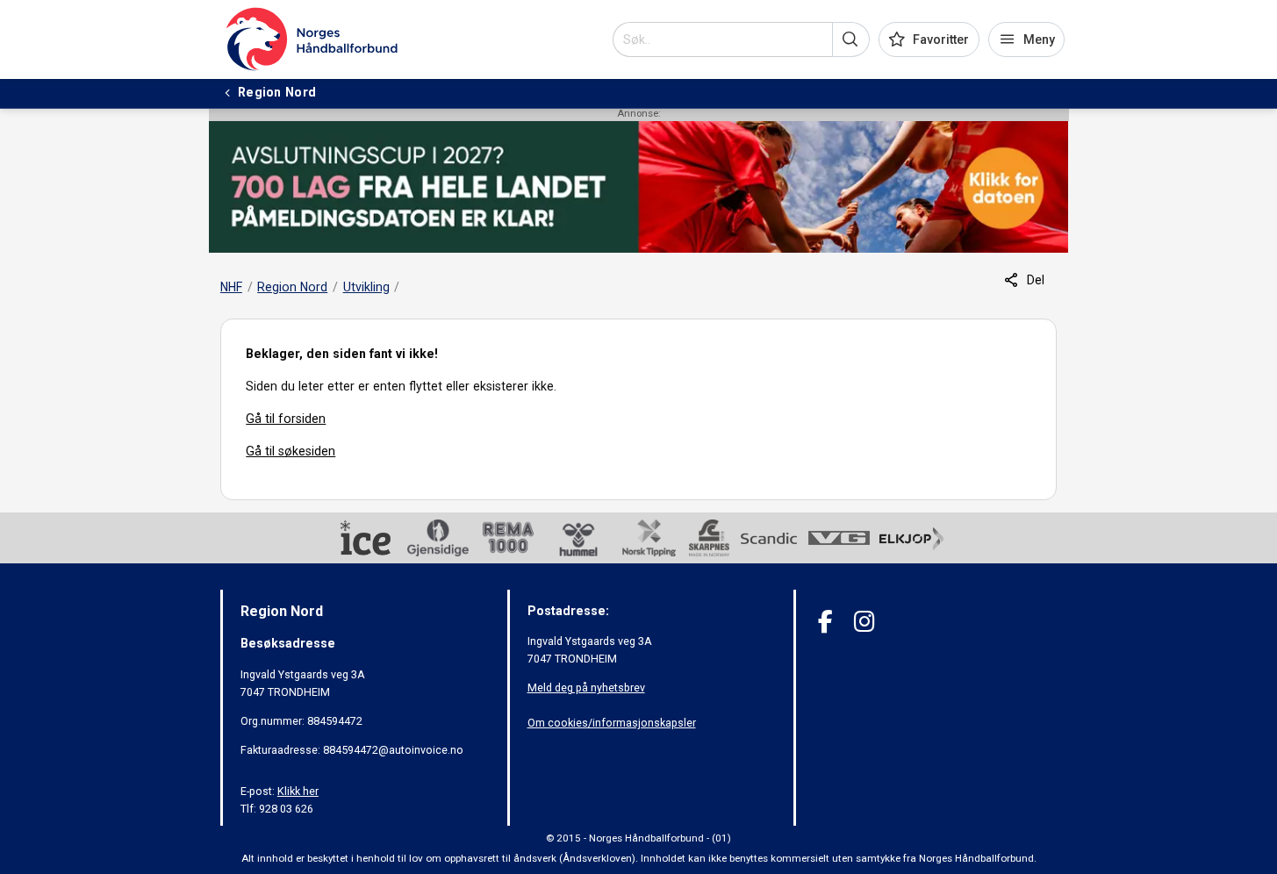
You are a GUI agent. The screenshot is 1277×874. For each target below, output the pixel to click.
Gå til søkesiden (290, 451)
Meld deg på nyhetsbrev (586, 687)
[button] (851, 39)
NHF (231, 287)
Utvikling (366, 287)
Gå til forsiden (286, 419)
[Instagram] (864, 621)
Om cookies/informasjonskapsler (611, 722)
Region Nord (292, 287)
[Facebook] (825, 621)
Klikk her (298, 791)
